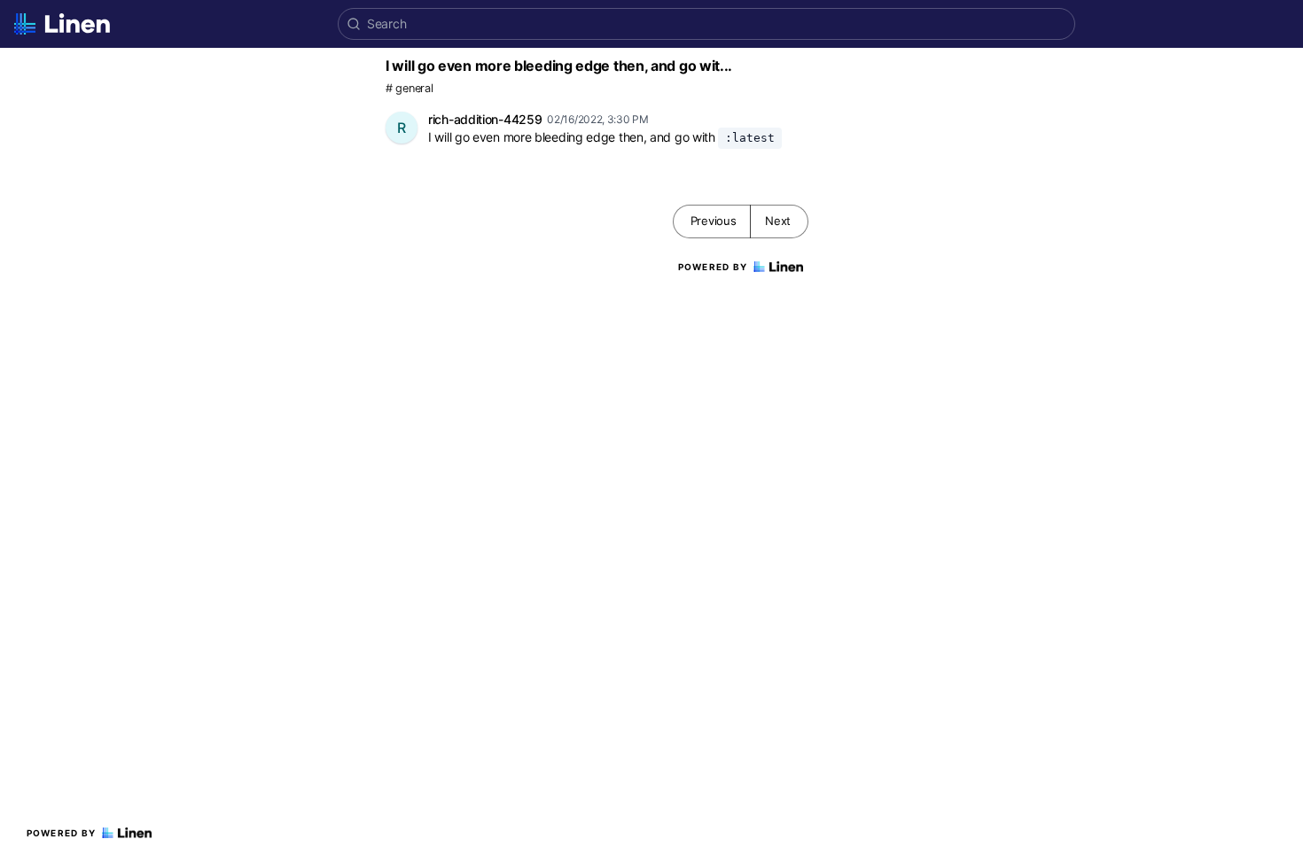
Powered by (62, 833)
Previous (714, 221)
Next (778, 221)
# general (409, 88)
